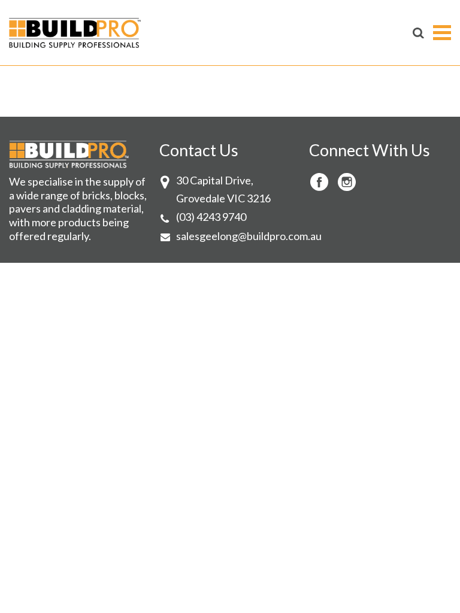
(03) (186, 216)
